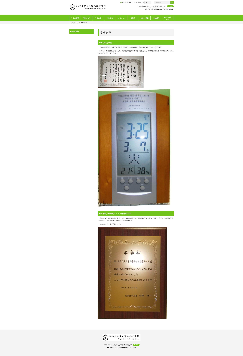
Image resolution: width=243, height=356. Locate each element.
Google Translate (126, 2)
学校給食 (98, 18)
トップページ (73, 22)
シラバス (121, 18)
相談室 (133, 18)
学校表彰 (110, 18)
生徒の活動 (145, 18)
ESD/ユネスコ (168, 18)
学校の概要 (75, 18)
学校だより (87, 18)
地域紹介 (156, 18)
